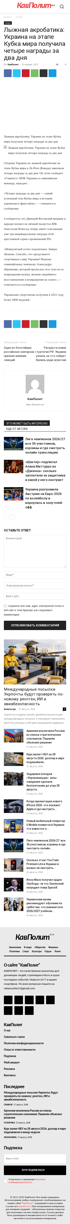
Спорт (19, 16)
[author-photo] (35, 393)
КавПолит (13, 64)
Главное (8, 1105)
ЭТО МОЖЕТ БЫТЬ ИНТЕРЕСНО (26, 423)
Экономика (10, 1137)
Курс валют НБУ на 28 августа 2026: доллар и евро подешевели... (45, 758)
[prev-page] (6, 517)
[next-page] (12, 517)
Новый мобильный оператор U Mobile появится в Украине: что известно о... (45, 824)
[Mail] (29, 1000)
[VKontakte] (18, 1010)
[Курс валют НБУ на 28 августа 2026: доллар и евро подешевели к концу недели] (13, 759)
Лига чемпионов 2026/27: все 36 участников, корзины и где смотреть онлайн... (46, 844)
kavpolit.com (24, 1206)
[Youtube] (29, 1010)
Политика (9, 1123)
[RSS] (40, 1000)
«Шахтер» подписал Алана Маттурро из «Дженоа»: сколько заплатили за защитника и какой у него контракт (45, 471)
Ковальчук (10, 709)
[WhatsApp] (34, 73)
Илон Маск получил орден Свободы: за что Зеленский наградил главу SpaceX (45, 883)
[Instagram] (18, 1000)
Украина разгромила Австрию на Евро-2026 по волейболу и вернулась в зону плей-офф (44, 498)
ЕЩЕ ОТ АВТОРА (17, 428)
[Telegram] (52, 73)
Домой (7, 16)
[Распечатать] (43, 73)
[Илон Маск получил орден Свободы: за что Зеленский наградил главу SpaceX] (13, 884)
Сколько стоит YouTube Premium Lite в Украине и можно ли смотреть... (42, 864)
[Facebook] (8, 73)
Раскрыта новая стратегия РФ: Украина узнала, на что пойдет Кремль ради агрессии (50, 354)
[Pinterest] (26, 73)
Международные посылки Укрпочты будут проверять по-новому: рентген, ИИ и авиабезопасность (34, 696)
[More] (62, 73)
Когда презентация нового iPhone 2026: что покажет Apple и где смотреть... (44, 805)
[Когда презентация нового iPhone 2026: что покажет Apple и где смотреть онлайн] (13, 806)
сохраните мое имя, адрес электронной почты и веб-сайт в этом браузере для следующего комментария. (34, 610)
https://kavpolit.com (35, 404)
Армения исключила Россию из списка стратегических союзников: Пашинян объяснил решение (33, 1114)
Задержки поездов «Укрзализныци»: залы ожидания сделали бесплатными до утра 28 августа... (43, 781)
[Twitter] (17, 73)
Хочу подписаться (33, 1170)
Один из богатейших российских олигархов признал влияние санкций (19, 354)
